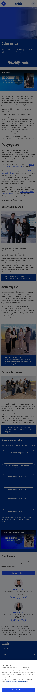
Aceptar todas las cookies (18, 689)
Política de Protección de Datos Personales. (17, 681)
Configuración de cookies (18, 684)
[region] (18, 676)
